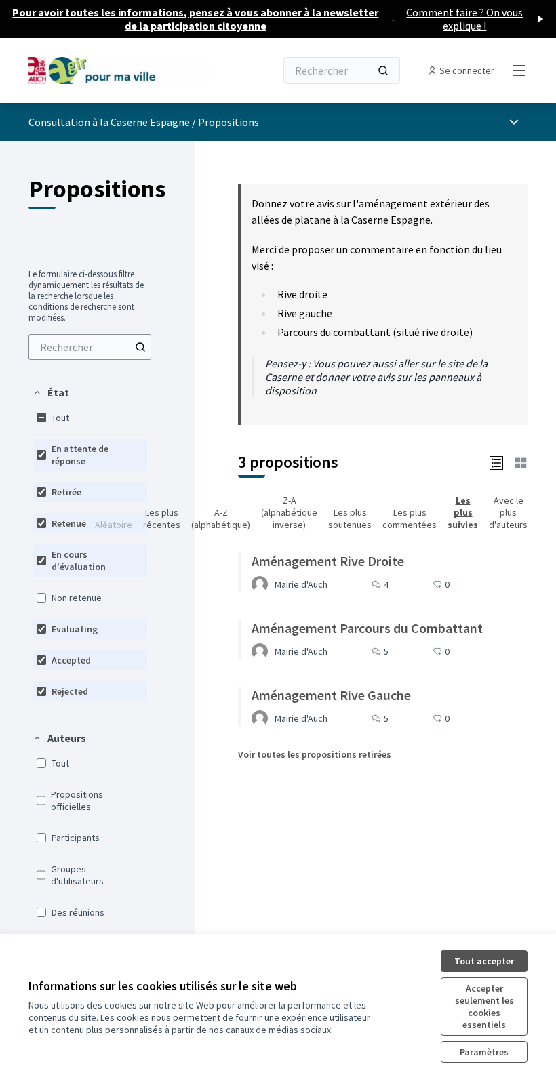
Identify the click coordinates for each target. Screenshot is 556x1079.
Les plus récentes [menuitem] (161, 518)
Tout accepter (484, 961)
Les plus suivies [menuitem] (463, 512)
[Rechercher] (383, 70)
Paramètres (484, 1052)
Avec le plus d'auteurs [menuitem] (508, 512)
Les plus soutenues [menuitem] (350, 518)
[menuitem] (89, 347)
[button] (50, 392)
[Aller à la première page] (118, 70)
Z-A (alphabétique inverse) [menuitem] (289, 512)
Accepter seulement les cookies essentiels (484, 1006)
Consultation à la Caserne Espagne (109, 122)
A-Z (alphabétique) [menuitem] (220, 518)
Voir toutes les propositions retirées (314, 754)
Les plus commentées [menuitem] (409, 518)
